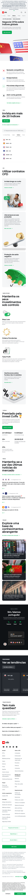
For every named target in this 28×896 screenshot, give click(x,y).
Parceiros (17, 763)
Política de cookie (19, 800)
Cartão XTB (5, 796)
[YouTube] (3, 747)
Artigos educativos (6, 802)
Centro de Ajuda (6, 814)
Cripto (9, 15)
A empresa (17, 753)
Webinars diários (6, 807)
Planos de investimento (5, 786)
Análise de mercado (7, 804)
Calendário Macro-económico (6, 810)
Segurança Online (6, 821)
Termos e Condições (20, 802)
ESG (16, 786)
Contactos (17, 768)
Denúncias (17, 797)
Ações (3, 755)
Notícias (17, 778)
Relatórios (17, 781)
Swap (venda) (15, 689)
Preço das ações (19, 784)
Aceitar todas (20, 893)
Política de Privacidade (18, 793)
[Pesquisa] (21, 12)
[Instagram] (16, 747)
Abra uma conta (7, 32)
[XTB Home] (4, 12)
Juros (3, 789)
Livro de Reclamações (20, 816)
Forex (19, 15)
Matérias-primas (6, 758)
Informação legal (19, 810)
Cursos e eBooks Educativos (6, 818)
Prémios (17, 765)
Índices (14, 15)
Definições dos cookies (20, 876)
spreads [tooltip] (10, 73)
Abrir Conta (6, 120)
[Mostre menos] (14, 10)
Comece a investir (7, 427)
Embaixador (18, 755)
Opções (24, 15)
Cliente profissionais (7, 779)
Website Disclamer (19, 805)
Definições (8, 893)
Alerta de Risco (18, 808)
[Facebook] (6, 747)
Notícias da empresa (20, 813)
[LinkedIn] (13, 747)
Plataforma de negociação (18, 759)
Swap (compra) (7, 689)
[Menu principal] (25, 12)
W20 (10, 675)
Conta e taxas (5, 772)
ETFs (3, 753)
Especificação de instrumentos (6, 775)
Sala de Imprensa (19, 771)
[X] (10, 747)
